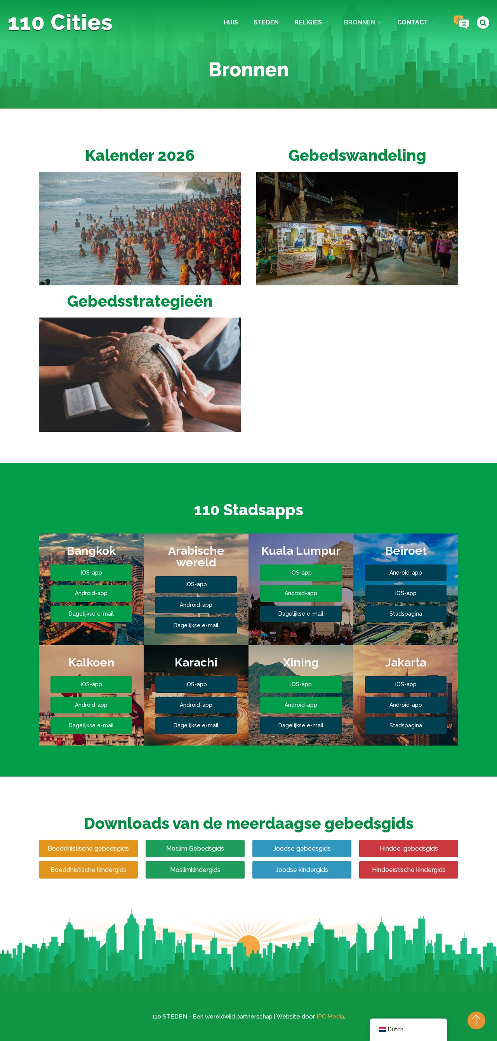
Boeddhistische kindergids (88, 870)
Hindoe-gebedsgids (409, 848)
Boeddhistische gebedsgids (88, 848)
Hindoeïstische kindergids (409, 870)
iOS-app (91, 573)
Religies (308, 22)
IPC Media (330, 1016)
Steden (266, 22)
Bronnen (359, 22)
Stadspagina (405, 614)
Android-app (91, 593)
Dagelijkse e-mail (91, 614)
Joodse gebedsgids (302, 848)
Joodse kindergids (302, 870)
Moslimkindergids (195, 870)
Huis (231, 22)
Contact (412, 22)
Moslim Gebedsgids (195, 848)
